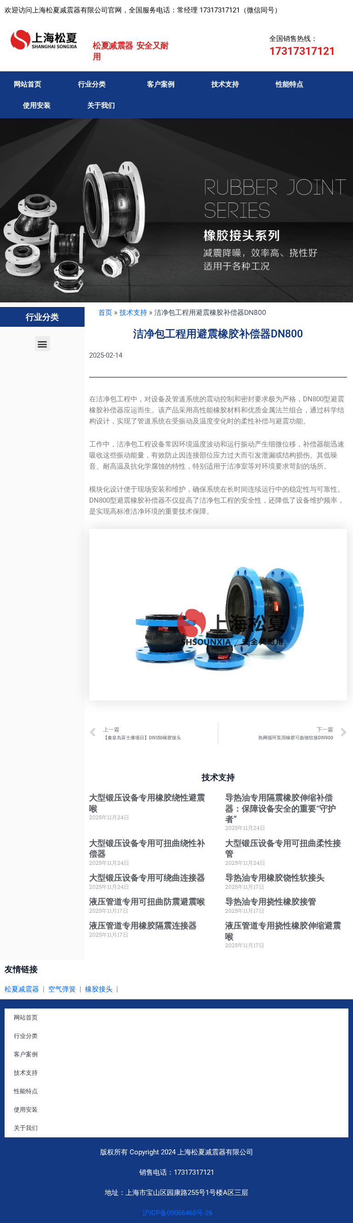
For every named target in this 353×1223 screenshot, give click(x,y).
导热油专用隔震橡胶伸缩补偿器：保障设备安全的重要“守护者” (280, 808)
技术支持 (225, 84)
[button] (42, 343)
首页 (105, 312)
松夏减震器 (22, 989)
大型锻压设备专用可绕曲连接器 (147, 877)
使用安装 (37, 105)
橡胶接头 (99, 989)
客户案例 (161, 84)
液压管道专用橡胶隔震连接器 (143, 925)
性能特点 (289, 84)
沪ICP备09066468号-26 (176, 1213)
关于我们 (101, 105)
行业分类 (92, 84)
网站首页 (27, 84)
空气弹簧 (62, 989)
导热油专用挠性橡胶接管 (270, 901)
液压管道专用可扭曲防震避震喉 (147, 901)
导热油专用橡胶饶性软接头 (275, 877)
